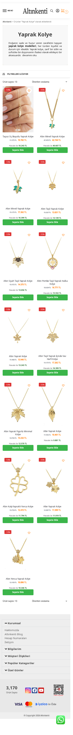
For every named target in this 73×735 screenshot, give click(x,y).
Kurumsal (14, 623)
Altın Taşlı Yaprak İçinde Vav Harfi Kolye (52, 358)
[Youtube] (41, 690)
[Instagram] (28, 690)
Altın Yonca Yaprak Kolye (18, 578)
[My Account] (57, 11)
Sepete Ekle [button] (18, 150)
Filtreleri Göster (17, 74)
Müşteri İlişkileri (19, 656)
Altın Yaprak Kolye (18, 356)
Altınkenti (7, 21)
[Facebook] (34, 690)
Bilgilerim (14, 649)
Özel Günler (16, 670)
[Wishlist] (29, 90)
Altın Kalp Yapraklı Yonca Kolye (18, 506)
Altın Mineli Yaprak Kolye (52, 136)
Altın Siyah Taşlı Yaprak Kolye (18, 280)
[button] (63, 10)
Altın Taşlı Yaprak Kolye (52, 208)
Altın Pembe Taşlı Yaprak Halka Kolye (52, 282)
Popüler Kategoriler (21, 663)
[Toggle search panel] (52, 10)
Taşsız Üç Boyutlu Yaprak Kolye (18, 136)
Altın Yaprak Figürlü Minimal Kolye (18, 433)
